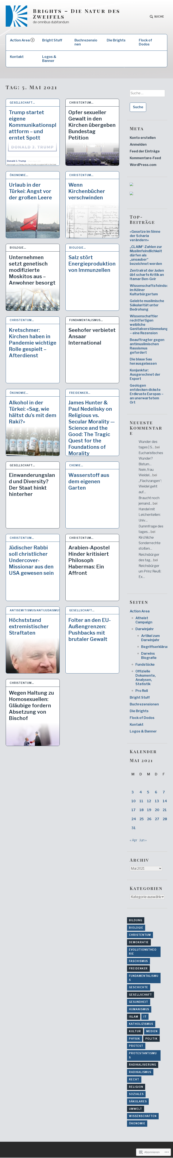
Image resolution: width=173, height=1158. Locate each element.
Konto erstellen (143, 138)
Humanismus (139, 1009)
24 (133, 819)
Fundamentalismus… (86, 320)
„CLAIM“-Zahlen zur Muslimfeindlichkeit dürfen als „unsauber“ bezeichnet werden (146, 255)
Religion (136, 1086)
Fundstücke (145, 664)
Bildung (135, 920)
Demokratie (139, 942)
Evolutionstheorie (143, 951)
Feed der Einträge (145, 151)
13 (157, 801)
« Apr (133, 840)
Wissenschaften (143, 1116)
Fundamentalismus (143, 978)
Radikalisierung (142, 1064)
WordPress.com (143, 165)
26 (149, 819)
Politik (151, 1038)
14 (165, 801)
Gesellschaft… (22, 102)
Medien (152, 1031)
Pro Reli (141, 691)
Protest (136, 1045)
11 (141, 801)
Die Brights (116, 40)
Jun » (143, 840)
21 (165, 810)
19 (149, 810)
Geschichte (138, 987)
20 (157, 810)
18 (141, 810)
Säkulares (138, 1101)
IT (145, 1016)
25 (141, 819)
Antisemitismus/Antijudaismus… (34, 610)
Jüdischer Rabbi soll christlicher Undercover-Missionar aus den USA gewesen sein (31, 560)
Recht (134, 1079)
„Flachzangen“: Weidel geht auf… (150, 486)
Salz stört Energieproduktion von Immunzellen (92, 263)
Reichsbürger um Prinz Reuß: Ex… (150, 571)
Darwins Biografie (149, 656)
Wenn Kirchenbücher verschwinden (86, 191)
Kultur (135, 1031)
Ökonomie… (19, 175)
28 (165, 819)
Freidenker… (79, 392)
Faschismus (138, 961)
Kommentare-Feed (145, 158)
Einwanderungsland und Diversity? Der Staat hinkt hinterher (32, 484)
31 (133, 828)
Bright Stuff (52, 40)
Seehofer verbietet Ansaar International (92, 336)
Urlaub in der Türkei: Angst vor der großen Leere (30, 191)
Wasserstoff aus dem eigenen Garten (88, 481)
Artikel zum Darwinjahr (150, 638)
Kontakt (17, 57)
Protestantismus (143, 1055)
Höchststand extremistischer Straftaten (29, 626)
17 (133, 810)
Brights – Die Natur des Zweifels (76, 13)
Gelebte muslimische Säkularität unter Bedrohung (147, 305)
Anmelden (138, 144)
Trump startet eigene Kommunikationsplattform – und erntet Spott (32, 125)
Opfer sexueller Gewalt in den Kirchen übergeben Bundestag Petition (92, 125)
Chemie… (76, 465)
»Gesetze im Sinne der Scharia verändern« (145, 236)
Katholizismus (141, 1023)
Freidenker (138, 968)
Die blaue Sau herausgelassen (143, 361)
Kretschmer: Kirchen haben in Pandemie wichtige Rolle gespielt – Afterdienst (32, 343)
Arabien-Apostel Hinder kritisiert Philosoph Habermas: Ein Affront (89, 560)
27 (157, 819)
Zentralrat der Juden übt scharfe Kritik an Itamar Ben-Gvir (147, 274)
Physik (134, 1038)
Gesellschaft (140, 994)
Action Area (20, 40)
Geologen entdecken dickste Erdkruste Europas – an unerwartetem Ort (147, 393)
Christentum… (81, 102)
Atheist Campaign (143, 620)
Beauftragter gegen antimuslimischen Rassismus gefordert (147, 346)
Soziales (136, 1094)
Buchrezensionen (85, 42)
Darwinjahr (144, 629)
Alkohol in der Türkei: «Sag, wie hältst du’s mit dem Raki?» (32, 412)
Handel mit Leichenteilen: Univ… (150, 514)
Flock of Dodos (145, 42)
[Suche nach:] (147, 95)
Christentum (140, 934)
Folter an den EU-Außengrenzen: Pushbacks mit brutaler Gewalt (89, 629)
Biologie (136, 927)
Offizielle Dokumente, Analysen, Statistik (145, 677)
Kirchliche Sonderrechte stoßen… (150, 543)
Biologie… (18, 247)
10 (133, 801)
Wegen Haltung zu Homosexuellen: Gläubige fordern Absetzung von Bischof (31, 705)
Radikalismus (140, 1072)
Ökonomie (137, 1123)
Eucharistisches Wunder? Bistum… (151, 458)
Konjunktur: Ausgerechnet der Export (145, 374)
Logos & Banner (49, 59)
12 (149, 801)
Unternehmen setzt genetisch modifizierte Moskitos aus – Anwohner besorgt (32, 270)
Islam (133, 1016)
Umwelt (135, 1108)
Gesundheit (138, 1001)
